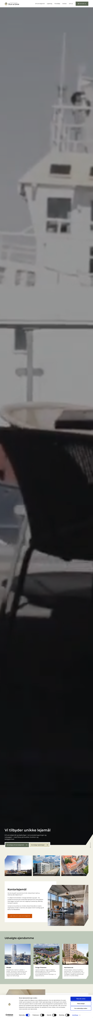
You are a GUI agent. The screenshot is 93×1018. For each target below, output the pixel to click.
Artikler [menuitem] (64, 3)
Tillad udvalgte (81, 1003)
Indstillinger (75, 1015)
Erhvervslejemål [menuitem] (40, 3)
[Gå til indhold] (90, 845)
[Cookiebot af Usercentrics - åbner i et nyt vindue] (9, 1015)
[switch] (42, 1015)
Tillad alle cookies (80, 998)
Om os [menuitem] (71, 3)
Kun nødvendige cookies (80, 1008)
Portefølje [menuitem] (57, 3)
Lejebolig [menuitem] (49, 3)
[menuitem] (82, 4)
